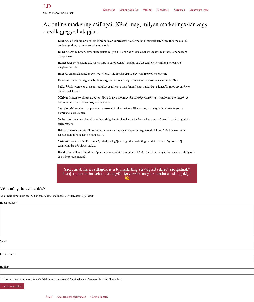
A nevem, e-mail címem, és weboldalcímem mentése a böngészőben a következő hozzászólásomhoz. (62, 279)
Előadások (163, 10)
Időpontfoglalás (128, 10)
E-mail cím (8, 253)
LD (47, 6)
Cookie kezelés (99, 297)
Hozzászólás (8, 202)
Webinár (147, 10)
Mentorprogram (199, 10)
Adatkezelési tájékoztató (71, 297)
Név (3, 241)
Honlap (4, 266)
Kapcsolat (109, 10)
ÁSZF (48, 297)
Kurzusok (179, 10)
